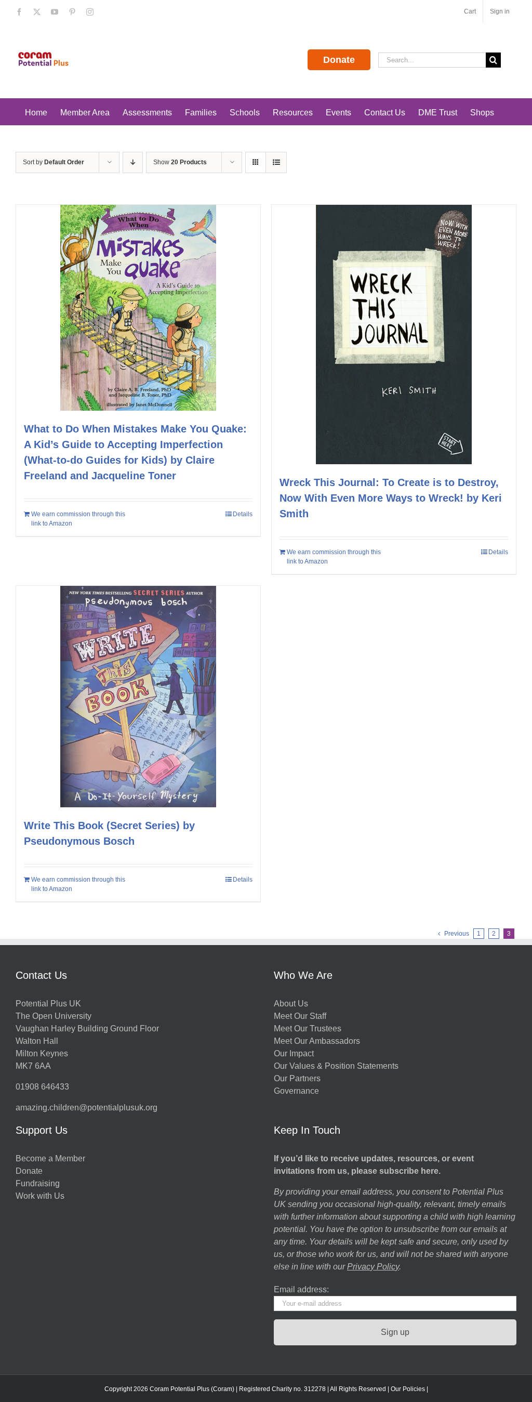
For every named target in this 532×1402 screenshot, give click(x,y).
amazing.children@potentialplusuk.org (86, 1107)
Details (242, 514)
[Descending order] (133, 162)
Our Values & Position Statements (336, 1066)
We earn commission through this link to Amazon (78, 518)
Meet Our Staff (300, 1016)
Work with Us (40, 1195)
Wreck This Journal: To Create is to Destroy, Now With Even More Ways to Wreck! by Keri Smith (391, 498)
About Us (291, 1003)
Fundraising (38, 1183)
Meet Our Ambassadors (317, 1041)
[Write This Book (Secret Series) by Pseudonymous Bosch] (138, 696)
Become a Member (50, 1158)
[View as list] (276, 162)
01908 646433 (42, 1086)
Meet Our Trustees (307, 1028)
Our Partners (297, 1078)
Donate (339, 60)
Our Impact (295, 1053)
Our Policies (408, 1389)
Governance (296, 1090)
